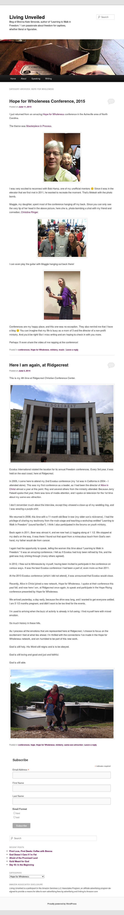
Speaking (35, 78)
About (23, 78)
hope (33, 744)
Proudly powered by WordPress (62, 903)
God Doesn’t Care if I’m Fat (22, 854)
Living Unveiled (27, 16)
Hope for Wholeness (53, 114)
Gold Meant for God (19, 861)
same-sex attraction (73, 744)
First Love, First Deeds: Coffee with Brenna (30, 851)
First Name (18, 783)
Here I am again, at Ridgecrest (38, 365)
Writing (48, 78)
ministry (54, 349)
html (18, 813)
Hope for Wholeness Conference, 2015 (47, 101)
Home (13, 78)
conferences (24, 349)
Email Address (21, 769)
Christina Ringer (29, 212)
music (61, 349)
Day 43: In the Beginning (21, 864)
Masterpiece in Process (38, 126)
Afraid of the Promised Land (23, 857)
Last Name (18, 796)
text (18, 817)
